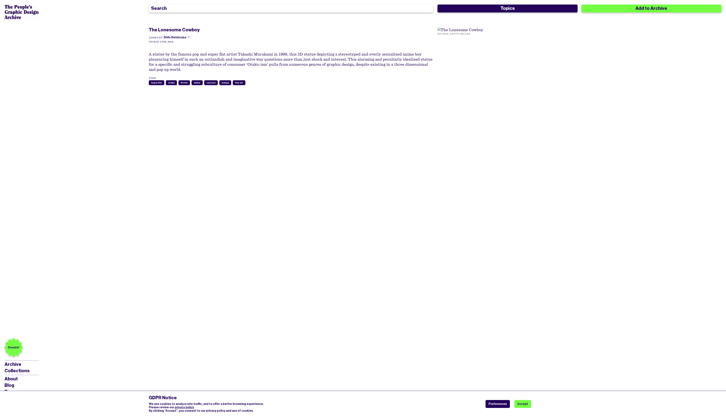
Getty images (460, 34)
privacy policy (184, 407)
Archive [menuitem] (13, 364)
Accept (522, 404)
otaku (171, 82)
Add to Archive (651, 8)
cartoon (211, 82)
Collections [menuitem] (17, 370)
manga (225, 82)
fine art (239, 82)
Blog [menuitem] (9, 385)
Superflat (156, 82)
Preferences (498, 404)
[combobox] (291, 8)
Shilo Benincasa (175, 37)
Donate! (13, 347)
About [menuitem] (11, 378)
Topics (507, 8)
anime (197, 82)
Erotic (184, 82)
